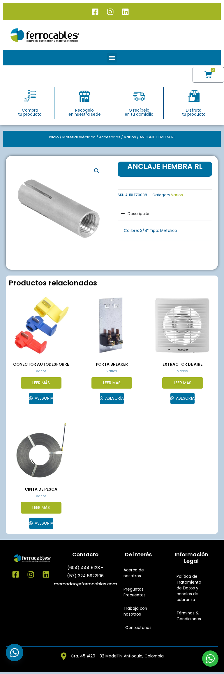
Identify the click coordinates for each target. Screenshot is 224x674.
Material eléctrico (79, 137)
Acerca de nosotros (134, 573)
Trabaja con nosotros (135, 611)
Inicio (54, 137)
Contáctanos (138, 627)
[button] (112, 57)
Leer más (41, 383)
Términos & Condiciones (189, 616)
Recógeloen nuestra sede (84, 112)
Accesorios (109, 137)
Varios (130, 137)
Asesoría (43, 398)
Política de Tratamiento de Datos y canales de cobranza (189, 588)
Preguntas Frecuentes (135, 592)
